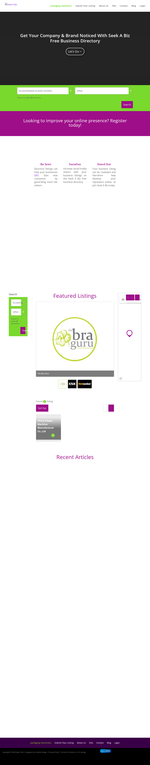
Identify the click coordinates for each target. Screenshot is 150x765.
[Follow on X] (143, 751)
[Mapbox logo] (120, 378)
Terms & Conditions (68, 752)
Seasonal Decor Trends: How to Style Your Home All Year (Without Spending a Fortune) (71, 726)
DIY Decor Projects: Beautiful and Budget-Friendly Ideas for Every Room (62, 551)
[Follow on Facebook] (134, 751)
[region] (129, 337)
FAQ (114, 6)
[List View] (106, 408)
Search (127, 104)
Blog (134, 6)
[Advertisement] (104, 234)
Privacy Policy (53, 752)
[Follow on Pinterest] (144, 760)
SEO (36, 175)
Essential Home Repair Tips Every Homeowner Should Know (55, 650)
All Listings (82, 752)
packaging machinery (61, 6)
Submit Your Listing (85, 6)
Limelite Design (41, 752)
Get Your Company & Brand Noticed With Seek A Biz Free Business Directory (75, 38)
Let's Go (73, 51)
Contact (124, 6)
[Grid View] (111, 408)
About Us (103, 6)
